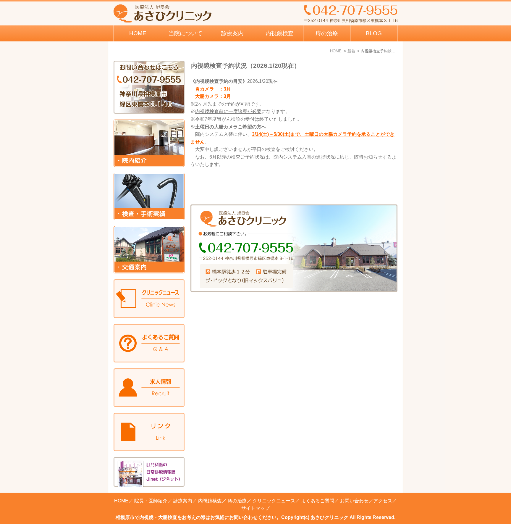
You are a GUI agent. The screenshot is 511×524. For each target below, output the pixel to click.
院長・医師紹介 (150, 500)
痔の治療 (237, 500)
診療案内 (232, 33)
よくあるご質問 (317, 500)
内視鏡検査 (210, 500)
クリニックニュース (274, 500)
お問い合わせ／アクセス (366, 500)
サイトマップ (255, 508)
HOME (137, 33)
